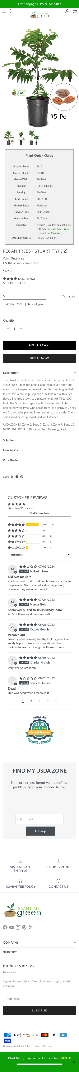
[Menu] (4, 11)
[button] (12, 278)
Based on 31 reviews (21, 508)
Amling (46, 228)
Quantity (9, 320)
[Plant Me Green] (39, 15)
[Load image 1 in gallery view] (39, 75)
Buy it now (39, 358)
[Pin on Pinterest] (21, 476)
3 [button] (39, 701)
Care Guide (10, 460)
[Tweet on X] (12, 476)
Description (10, 372)
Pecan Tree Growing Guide (50, 429)
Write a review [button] (39, 513)
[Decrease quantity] (6, 328)
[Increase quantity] (21, 328)
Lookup (40, 831)
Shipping (8, 440)
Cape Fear (56, 228)
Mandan (55, 233)
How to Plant (12, 450)
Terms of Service (43, 1046)
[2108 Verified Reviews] (39, 745)
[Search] (12, 11)
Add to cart (39, 345)
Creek (66, 228)
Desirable (42, 233)
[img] (28, 566)
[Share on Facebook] (17, 476)
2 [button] (31, 701)
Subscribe (39, 1010)
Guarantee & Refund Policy (17, 1046)
